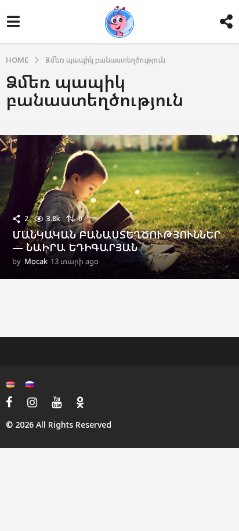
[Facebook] (9, 402)
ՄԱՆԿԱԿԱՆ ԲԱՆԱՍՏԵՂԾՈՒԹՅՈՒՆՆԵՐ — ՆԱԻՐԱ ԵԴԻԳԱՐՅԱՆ (116, 240)
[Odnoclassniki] (80, 402)
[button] (13, 22)
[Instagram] (32, 402)
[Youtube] (56, 402)
